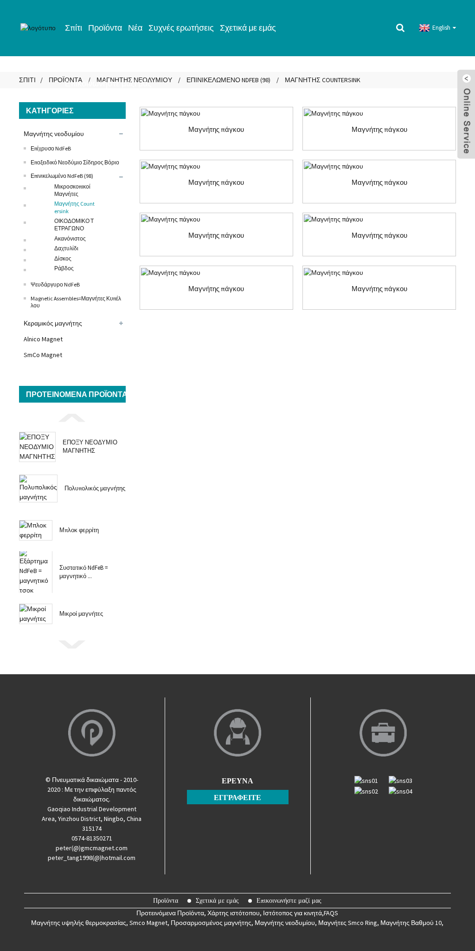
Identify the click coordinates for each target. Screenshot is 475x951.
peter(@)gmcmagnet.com (92, 848)
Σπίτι (73, 27)
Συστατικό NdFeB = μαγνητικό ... (83, 572)
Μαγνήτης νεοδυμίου (54, 134)
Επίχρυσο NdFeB (51, 148)
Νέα (135, 27)
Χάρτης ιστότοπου (233, 913)
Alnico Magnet (43, 339)
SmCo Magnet (43, 355)
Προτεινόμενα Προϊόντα (170, 913)
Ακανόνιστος (70, 238)
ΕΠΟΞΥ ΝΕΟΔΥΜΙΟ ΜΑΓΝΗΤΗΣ (90, 446)
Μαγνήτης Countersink (74, 207)
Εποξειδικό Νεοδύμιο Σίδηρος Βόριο (75, 162)
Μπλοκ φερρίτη (79, 530)
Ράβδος (64, 268)
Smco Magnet (148, 922)
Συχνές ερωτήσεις (181, 27)
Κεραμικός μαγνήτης (53, 323)
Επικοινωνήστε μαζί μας (108, 83)
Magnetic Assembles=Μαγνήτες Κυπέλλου (76, 302)
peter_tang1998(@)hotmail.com (91, 857)
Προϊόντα (105, 27)
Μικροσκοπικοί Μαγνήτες (72, 190)
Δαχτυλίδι (66, 248)
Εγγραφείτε (237, 797)
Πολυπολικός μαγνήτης (94, 488)
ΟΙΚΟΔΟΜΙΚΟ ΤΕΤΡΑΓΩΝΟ (74, 224)
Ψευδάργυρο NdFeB (55, 284)
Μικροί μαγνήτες (81, 614)
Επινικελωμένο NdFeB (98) (62, 175)
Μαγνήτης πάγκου (216, 129)
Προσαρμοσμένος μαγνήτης (211, 922)
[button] (72, 417)
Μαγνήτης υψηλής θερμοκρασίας (78, 922)
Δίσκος (62, 258)
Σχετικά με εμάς (248, 27)
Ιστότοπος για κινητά (292, 913)
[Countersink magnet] (216, 113)
